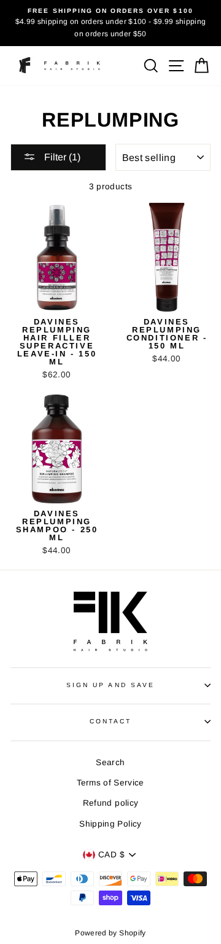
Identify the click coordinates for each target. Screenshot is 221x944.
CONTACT (110, 721)
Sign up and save (110, 685)
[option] (110, 23)
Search (110, 762)
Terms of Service (110, 782)
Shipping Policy (110, 823)
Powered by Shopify (110, 933)
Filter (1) (61, 157)
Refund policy (110, 803)
